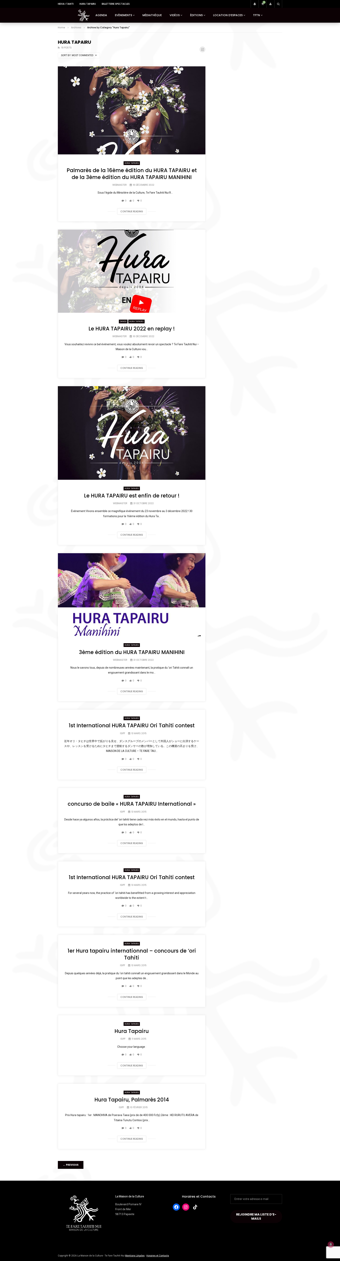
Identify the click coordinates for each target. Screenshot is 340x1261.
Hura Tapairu (87, 4)
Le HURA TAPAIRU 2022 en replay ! (132, 328)
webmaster (119, 185)
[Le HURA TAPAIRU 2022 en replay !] (131, 271)
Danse (123, 321)
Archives (76, 27)
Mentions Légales (135, 1255)
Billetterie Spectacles (116, 4)
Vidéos (175, 15)
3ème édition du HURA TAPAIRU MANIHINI (132, 652)
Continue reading (131, 211)
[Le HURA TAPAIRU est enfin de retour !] (131, 433)
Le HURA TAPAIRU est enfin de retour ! (131, 495)
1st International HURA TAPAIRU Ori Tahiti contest (132, 725)
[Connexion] (270, 4)
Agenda (101, 15)
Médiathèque (152, 15)
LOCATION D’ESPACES (228, 15)
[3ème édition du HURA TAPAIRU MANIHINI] (131, 594)
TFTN (256, 15)
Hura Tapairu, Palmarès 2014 (131, 1099)
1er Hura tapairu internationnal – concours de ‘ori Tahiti (131, 954)
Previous (71, 1164)
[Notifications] (255, 4)
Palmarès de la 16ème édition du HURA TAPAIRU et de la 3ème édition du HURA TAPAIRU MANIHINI (132, 174)
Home (61, 27)
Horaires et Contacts (199, 1196)
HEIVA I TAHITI (66, 4)
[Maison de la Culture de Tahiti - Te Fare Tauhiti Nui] (84, 15)
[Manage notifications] (331, 1244)
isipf (122, 733)
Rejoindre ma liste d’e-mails (256, 1216)
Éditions (196, 15)
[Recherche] (278, 4)
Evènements (123, 15)
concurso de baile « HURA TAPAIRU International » (132, 803)
